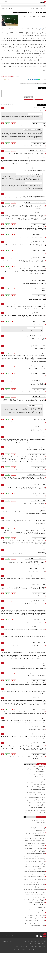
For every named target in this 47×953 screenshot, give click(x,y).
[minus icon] (7, 8)
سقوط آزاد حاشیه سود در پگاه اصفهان (39, 927)
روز (32, 764)
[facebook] (32, 79)
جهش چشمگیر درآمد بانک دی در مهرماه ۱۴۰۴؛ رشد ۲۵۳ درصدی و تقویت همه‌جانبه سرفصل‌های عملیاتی (35, 813)
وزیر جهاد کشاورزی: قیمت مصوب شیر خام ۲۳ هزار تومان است (35, 796)
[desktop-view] (6, 2)
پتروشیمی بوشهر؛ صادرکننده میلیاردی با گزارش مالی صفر (36, 883)
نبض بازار (41, 28)
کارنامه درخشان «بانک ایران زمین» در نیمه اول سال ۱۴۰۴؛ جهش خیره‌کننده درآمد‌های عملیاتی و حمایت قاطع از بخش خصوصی (35, 839)
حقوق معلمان (23, 83)
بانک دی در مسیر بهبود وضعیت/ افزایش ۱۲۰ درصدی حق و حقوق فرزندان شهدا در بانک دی (35, 786)
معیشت (42, 6)
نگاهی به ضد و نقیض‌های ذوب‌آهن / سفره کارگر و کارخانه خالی (35, 923)
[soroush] (28, 79)
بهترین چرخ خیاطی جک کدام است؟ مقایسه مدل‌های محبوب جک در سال (34, 862)
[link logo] (43, 2)
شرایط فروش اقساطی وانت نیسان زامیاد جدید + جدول (36, 791)
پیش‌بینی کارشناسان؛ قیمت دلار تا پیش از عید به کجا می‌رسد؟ (35, 804)
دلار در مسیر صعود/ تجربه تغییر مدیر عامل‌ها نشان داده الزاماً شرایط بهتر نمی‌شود (35, 906)
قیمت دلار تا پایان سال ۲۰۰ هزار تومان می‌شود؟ (37, 914)
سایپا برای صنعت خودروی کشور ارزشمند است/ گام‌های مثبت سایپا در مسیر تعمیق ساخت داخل (35, 834)
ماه (27, 764)
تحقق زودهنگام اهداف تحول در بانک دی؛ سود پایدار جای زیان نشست (35, 909)
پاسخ (2, 108)
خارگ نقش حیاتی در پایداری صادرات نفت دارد (37, 809)
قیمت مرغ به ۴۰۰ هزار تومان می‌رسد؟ (39, 776)
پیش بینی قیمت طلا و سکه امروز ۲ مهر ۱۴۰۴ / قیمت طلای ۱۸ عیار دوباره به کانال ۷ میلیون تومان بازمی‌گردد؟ (34, 783)
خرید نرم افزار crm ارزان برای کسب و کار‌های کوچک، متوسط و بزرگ (35, 921)
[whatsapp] (39, 79)
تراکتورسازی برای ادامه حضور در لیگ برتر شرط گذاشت (36, 915)
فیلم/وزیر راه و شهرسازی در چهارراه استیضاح (38, 925)
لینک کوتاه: (18, 76)
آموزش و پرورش (30, 83)
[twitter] (35, 79)
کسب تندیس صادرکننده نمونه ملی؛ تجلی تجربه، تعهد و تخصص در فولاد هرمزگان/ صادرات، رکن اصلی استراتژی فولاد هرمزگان (34, 842)
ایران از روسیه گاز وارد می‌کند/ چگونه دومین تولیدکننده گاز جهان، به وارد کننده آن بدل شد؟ (34, 846)
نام (45, 91)
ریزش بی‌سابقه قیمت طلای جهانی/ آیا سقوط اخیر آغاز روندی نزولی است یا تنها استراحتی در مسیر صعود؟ (34, 773)
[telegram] (37, 79)
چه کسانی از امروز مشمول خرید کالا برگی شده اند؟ (37, 902)
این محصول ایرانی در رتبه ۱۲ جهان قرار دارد (38, 766)
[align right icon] (9, 8)
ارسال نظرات (43, 88)
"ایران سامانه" (39, 951)
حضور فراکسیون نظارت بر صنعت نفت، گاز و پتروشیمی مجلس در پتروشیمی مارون (34, 877)
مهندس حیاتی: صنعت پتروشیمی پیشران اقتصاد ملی (36, 904)
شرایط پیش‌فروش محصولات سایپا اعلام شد (38, 789)
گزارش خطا (3, 80)
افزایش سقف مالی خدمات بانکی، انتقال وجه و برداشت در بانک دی (34, 810)
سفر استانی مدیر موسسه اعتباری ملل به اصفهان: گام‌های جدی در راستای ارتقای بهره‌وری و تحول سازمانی (34, 872)
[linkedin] (30, 79)
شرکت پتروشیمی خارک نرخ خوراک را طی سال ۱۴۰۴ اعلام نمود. (35, 805)
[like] (8, 79)
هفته (30, 764)
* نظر (22, 91)
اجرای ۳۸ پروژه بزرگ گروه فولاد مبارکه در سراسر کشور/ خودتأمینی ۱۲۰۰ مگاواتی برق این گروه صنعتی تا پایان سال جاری (34, 900)
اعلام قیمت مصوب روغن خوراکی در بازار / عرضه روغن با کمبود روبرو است (35, 778)
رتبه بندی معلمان (38, 83)
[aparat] (12, 935)
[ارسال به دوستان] (3, 8)
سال (25, 764)
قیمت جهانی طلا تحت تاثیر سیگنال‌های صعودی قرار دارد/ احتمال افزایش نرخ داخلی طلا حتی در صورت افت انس (35, 793)
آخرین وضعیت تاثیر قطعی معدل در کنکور (38, 912)
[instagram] (6, 935)
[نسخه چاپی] (1, 8)
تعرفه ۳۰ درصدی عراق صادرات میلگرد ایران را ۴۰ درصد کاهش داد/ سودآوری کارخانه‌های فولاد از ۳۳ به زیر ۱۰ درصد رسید (35, 801)
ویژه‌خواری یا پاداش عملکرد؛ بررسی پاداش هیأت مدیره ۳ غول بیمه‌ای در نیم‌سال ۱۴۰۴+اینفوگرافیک (35, 918)
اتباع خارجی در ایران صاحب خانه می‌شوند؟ (38, 851)
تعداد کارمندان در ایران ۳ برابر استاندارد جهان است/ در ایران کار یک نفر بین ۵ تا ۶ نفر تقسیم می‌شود (35, 798)
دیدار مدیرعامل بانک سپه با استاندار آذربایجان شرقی (37, 869)
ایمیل (45, 93)
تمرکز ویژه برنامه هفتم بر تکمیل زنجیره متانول (38, 807)
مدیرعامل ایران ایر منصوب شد (40, 781)
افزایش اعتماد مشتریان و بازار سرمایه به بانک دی (37, 874)
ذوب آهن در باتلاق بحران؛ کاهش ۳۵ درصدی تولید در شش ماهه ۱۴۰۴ (34, 880)
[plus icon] (11, 8)
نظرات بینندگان (42, 104)
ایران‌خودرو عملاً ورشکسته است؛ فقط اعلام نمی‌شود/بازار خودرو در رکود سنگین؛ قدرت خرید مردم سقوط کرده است (34, 885)
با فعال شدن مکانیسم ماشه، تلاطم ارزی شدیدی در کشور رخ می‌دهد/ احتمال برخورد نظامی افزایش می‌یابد (35, 854)
